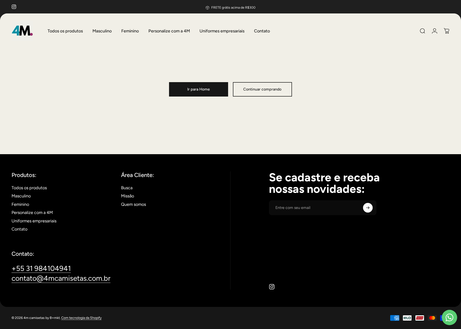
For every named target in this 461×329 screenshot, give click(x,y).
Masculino (21, 196)
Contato (19, 229)
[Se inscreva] (368, 208)
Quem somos (133, 204)
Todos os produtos (29, 187)
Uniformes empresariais (34, 221)
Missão (127, 196)
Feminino (20, 204)
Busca (127, 187)
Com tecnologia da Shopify (81, 318)
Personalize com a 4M (32, 212)
